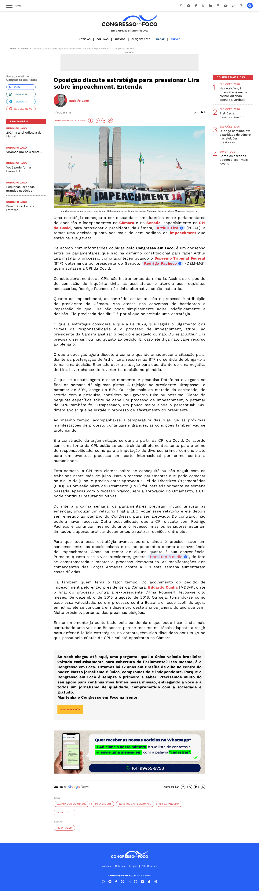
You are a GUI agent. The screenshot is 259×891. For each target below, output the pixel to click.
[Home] (129, 20)
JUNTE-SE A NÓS (70, 709)
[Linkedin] (210, 6)
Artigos (120, 39)
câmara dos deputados (71, 804)
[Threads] (241, 6)
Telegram (20, 101)
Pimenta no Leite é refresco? (20, 208)
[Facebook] (196, 6)
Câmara (126, 222)
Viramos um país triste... (24, 152)
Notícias (84, 39)
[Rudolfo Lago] (60, 101)
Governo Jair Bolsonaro (135, 804)
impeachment (183, 233)
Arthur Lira (167, 228)
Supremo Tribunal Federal (180, 258)
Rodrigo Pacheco (160, 263)
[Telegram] (188, 6)
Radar (160, 39)
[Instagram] (218, 6)
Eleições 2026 (140, 39)
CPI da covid (64, 812)
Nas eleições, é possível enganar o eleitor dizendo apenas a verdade (233, 94)
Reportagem (64, 827)
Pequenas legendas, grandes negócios (20, 188)
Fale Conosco (149, 866)
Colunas (102, 39)
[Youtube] (226, 6)
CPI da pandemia (169, 804)
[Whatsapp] (181, 6)
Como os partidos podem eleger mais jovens (234, 159)
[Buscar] (250, 6)
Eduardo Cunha (163, 587)
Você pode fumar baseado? (18, 169)
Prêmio (176, 39)
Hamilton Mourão (166, 556)
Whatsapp (20, 94)
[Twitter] (203, 6)
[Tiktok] (233, 6)
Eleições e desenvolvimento (232, 115)
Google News (23, 108)
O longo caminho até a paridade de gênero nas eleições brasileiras (235, 136)
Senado (153, 222)
